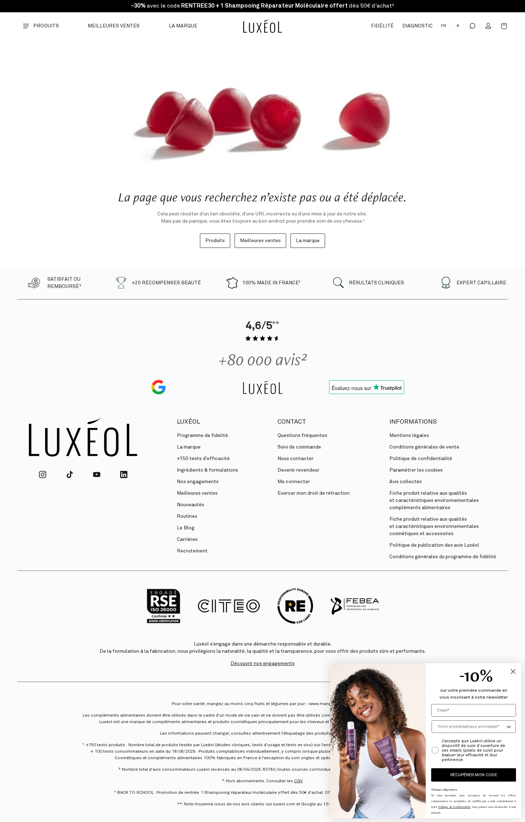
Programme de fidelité (202, 435)
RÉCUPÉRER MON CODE (473, 775)
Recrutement (192, 551)
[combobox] (471, 727)
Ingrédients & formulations (207, 470)
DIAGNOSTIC (417, 26)
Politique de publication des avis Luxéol (434, 545)
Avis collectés (405, 481)
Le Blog (185, 527)
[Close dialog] (513, 671)
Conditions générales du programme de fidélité (442, 556)
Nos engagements (198, 481)
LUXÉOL (188, 422)
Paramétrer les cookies (416, 470)
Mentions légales (409, 435)
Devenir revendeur (298, 470)
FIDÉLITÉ (382, 26)
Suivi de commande (299, 447)
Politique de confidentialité (420, 458)
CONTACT (291, 422)
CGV (298, 781)
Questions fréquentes (302, 435)
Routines (187, 516)
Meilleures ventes (114, 26)
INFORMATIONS (413, 422)
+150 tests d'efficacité (203, 458)
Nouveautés (190, 504)
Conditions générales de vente (424, 447)
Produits (215, 240)
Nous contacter (295, 458)
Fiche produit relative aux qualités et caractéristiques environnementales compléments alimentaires (434, 500)
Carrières (187, 539)
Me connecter (293, 481)
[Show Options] (508, 727)
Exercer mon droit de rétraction (313, 493)
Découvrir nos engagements (263, 663)
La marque (183, 26)
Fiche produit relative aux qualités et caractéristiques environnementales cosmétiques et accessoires (434, 526)
